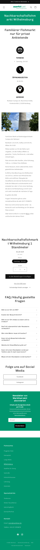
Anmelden (20, 426)
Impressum (27, 545)
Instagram (20, 382)
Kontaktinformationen (17, 545)
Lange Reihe (8, 460)
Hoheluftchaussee (9, 477)
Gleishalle (7, 486)
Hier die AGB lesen (20, 283)
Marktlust (13, 542)
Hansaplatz (7, 455)
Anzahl (20, 265)
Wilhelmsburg (8, 464)
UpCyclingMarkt (9, 507)
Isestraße (7, 473)
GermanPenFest (9, 511)
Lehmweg (7, 482)
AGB (32, 542)
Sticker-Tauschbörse (10, 503)
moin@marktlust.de (14, 523)
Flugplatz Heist (8, 451)
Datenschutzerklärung (23, 542)
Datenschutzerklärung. (20, 415)
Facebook (20, 377)
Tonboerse (7, 498)
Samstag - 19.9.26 (20, 261)
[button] (4, 7)
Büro (27, 214)
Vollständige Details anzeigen (19, 287)
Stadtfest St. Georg (10, 468)
